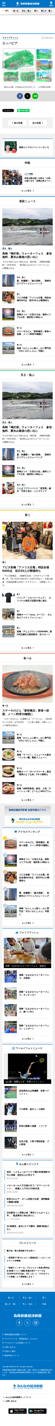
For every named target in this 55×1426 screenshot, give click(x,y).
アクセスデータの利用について (17, 1343)
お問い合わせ (9, 1347)
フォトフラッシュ (10, 37)
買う (36, 11)
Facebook (19, 1323)
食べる (16, 11)
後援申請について (11, 1355)
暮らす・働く (46, 11)
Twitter (27, 1323)
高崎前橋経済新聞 (27, 4)
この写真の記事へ (44, 87)
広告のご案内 (9, 1351)
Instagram (36, 1323)
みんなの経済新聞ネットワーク (27, 1387)
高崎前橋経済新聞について (15, 1334)
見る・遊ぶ (26, 11)
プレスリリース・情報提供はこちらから (20, 1339)
